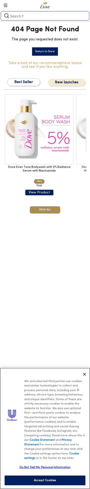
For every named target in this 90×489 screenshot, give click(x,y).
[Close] (84, 374)
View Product (39, 192)
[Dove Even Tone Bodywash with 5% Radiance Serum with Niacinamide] (39, 129)
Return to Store (45, 51)
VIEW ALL (45, 209)
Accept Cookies (45, 480)
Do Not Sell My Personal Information (45, 467)
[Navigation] (7, 5)
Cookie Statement (42, 439)
